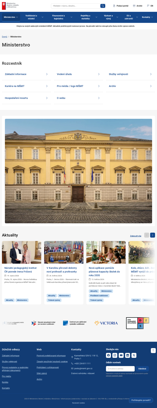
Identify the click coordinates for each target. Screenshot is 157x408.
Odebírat (142, 369)
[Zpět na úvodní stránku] (10, 6)
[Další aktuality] (152, 235)
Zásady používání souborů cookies (52, 361)
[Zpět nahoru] (153, 350)
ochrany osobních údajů (114, 376)
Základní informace (10, 356)
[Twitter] (133, 355)
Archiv (39, 379)
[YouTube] (121, 355)
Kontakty (6, 388)
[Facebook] (108, 355)
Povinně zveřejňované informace (51, 356)
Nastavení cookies (78, 403)
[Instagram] (114, 355)
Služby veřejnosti (9, 361)
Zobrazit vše (135, 236)
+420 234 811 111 (82, 363)
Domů (4, 37)
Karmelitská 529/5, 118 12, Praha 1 (86, 357)
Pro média (6, 376)
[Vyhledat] (102, 6)
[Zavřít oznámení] (151, 26)
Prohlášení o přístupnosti (48, 367)
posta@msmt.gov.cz (83, 368)
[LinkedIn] (127, 355)
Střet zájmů (42, 373)
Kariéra (5, 382)
